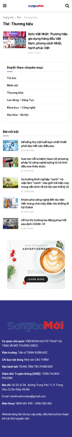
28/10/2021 (28, 228)
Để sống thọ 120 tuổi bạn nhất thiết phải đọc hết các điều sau (44, 144)
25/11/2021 (35, 53)
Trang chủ (8, 17)
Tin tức (11, 78)
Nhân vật (12, 85)
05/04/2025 (28, 150)
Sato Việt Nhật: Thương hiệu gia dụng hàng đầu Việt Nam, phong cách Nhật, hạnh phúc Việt (48, 40)
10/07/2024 (28, 171)
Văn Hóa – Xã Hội (18, 115)
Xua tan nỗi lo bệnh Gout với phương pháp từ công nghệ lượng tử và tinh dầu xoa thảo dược (44, 162)
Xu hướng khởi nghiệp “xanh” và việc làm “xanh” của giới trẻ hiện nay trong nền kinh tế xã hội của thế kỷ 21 (45, 183)
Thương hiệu (30, 17)
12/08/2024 (28, 191)
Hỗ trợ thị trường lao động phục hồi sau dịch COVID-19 (43, 222)
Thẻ (19, 17)
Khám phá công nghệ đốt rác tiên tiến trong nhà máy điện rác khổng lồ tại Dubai (45, 203)
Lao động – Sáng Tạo (20, 100)
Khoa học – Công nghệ (21, 108)
